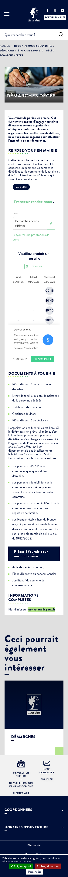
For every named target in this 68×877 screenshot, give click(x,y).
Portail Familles (55, 17)
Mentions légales (34, 854)
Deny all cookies (49, 866)
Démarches (7, 50)
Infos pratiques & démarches (32, 46)
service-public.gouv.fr (41, 609)
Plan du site (34, 845)
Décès (50, 50)
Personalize (34, 871)
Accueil (5, 46)
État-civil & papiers (30, 50)
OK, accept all (22, 866)
